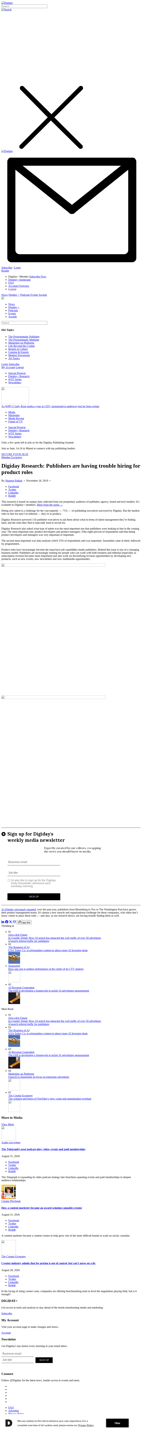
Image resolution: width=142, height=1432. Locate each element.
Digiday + (14, 294)
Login (17, 267)
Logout (12, 289)
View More (7, 1124)
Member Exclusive (11, 457)
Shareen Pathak (13, 480)
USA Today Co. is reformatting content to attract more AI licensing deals (48, 950)
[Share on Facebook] (6, 922)
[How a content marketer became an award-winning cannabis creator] (8, 1198)
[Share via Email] (14, 922)
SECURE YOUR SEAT (14, 454)
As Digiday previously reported (18, 909)
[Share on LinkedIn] (3, 922)
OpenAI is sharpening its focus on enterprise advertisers (38, 1076)
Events (34, 294)
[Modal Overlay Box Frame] (71, 866)
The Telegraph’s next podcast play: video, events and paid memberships (43, 1149)
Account (6, 1332)
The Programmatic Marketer (23, 339)
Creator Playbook (11, 1201)
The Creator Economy (20, 1095)
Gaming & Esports (18, 352)
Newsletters (14, 382)
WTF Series (14, 379)
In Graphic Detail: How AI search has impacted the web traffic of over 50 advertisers (54, 937)
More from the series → (50, 504)
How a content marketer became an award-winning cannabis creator (41, 1207)
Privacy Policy (16, 1413)
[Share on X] (10, 922)
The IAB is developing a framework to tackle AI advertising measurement (48, 990)
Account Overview (18, 285)
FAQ (11, 282)
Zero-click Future (17, 934)
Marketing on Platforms (21, 342)
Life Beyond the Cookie (21, 345)
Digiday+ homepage (19, 279)
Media (11, 412)
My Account (8, 367)
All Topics (14, 358)
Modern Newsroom (19, 355)
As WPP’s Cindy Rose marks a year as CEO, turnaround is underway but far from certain (50, 406)
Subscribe (6, 267)
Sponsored (14, 965)
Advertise (13, 1410)
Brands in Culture (18, 349)
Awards (42, 294)
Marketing (14, 415)
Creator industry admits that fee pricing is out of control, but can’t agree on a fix (48, 1263)
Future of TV (15, 421)
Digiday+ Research (18, 376)
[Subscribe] (71, 264)
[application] (71, 1423)
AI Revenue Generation (21, 987)
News (4, 294)
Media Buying (16, 418)
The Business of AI (18, 947)
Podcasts (25, 294)
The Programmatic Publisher (23, 336)
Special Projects (17, 373)
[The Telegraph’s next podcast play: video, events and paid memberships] (8, 1139)
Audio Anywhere (10, 1142)
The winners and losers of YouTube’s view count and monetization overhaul (49, 1098)
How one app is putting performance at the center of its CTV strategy (46, 968)
